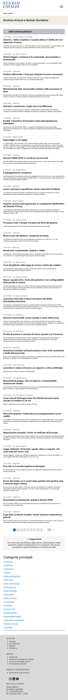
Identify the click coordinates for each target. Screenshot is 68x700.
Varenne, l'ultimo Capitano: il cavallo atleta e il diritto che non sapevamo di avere (33, 41)
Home (5, 13)
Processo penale (10, 613)
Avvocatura (8, 562)
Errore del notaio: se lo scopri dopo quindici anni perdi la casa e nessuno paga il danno (33, 482)
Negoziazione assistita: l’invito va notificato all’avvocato (30, 432)
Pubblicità (13, 657)
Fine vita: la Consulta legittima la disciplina (24, 466)
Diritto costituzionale (11, 584)
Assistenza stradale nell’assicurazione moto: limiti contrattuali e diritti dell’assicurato (33, 351)
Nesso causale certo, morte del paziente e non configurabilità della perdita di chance (33, 281)
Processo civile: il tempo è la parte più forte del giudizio (30, 222)
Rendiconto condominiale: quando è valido (24, 250)
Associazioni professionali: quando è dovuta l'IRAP (28, 500)
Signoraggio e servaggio (15, 140)
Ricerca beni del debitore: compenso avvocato (26, 235)
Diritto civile (8, 580)
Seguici (12, 646)
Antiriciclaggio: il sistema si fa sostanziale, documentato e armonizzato (31, 58)
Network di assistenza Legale (21, 659)
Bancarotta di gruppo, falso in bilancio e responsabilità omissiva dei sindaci (29, 382)
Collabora (13, 648)
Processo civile (9, 609)
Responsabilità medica (12, 616)
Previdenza (8, 605)
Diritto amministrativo (12, 576)
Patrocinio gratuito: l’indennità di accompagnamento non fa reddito (32, 415)
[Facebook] (17, 678)
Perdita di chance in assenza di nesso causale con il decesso (33, 334)
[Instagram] (10, 678)
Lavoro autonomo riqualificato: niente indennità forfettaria (31, 189)
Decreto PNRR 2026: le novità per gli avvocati (25, 158)
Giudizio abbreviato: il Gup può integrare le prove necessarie (33, 74)
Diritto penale (9, 594)
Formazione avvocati (17, 664)
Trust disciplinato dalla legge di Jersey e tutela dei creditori (32, 265)
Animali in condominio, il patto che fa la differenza (27, 106)
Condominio (8, 565)
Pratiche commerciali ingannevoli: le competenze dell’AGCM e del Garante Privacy (33, 205)
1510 (49, 530)
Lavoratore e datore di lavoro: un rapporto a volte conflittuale (33, 368)
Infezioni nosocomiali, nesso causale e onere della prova (31, 317)
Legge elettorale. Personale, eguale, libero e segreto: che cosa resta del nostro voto (31, 450)
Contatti (12, 641)
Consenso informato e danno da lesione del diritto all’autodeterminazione (27, 300)
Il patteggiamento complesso (17, 172)
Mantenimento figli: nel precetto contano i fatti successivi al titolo (32, 90)
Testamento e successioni (14, 620)
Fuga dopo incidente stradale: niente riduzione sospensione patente (32, 515)
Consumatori (9, 569)
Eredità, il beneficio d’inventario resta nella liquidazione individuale (30, 122)
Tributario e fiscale (11, 624)
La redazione (14, 644)
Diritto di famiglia (10, 591)
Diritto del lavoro (10, 587)
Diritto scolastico (10, 598)
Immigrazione (9, 602)
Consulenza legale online (19, 661)
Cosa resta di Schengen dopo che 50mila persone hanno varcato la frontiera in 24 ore (31, 399)
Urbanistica (8, 627)
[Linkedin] (14, 678)
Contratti (7, 573)
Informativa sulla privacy (19, 672)
